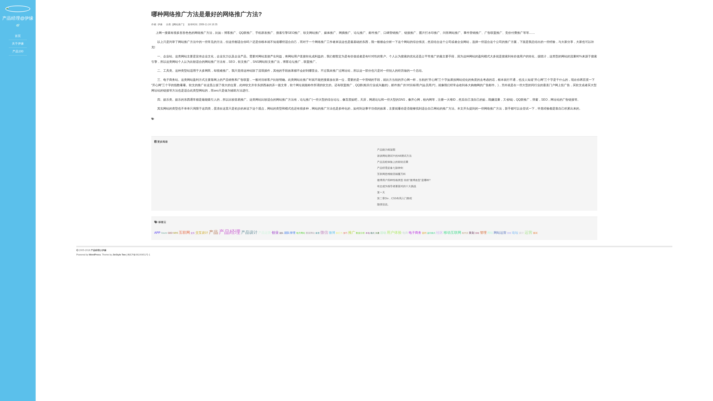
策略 (477, 233)
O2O (170, 233)
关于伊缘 (18, 43)
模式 (372, 233)
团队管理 (289, 232)
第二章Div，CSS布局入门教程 (394, 198)
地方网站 (300, 233)
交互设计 (202, 232)
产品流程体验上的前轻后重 (392, 161)
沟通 (377, 233)
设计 (521, 233)
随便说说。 (383, 204)
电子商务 (415, 232)
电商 (405, 232)
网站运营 (500, 232)
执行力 (339, 233)
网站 (490, 232)
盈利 (424, 233)
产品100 (17, 51)
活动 (383, 232)
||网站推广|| (178, 24)
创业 (275, 232)
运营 (528, 232)
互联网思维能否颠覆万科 (391, 173)
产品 (213, 232)
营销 (509, 233)
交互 (193, 233)
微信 (324, 232)
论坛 (515, 232)
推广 (351, 232)
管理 (483, 232)
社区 (439, 232)
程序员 (465, 233)
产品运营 (264, 232)
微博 (332, 232)
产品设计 (249, 232)
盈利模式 (431, 233)
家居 (317, 233)
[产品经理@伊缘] (17, 8)
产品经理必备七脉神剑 (390, 167)
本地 (368, 233)
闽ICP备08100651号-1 (138, 254)
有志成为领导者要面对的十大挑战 (396, 186)
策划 (471, 232)
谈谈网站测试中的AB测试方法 (394, 155)
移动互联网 (452, 232)
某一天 (381, 192)
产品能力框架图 (386, 149)
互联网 (184, 232)
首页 (18, 36)
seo (175, 232)
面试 (535, 233)
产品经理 (229, 232)
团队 (281, 233)
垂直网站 (310, 233)
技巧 (345, 233)
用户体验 (394, 232)
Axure (164, 233)
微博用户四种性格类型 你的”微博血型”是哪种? (404, 180)
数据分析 (360, 233)
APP (157, 232)
